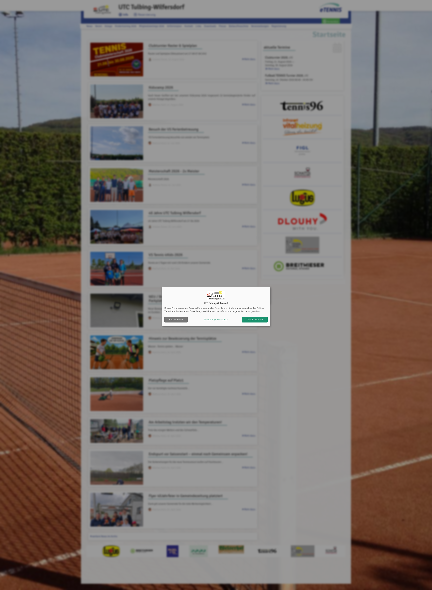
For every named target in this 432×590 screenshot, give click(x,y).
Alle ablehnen (176, 319)
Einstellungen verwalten (216, 319)
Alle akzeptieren (255, 319)
